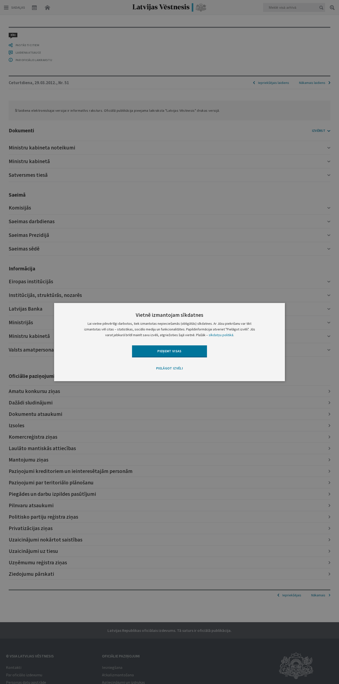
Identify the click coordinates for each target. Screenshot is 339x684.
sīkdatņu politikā (221, 335)
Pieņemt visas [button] (169, 351)
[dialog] (169, 342)
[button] (169, 368)
